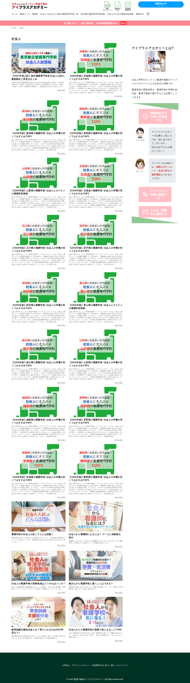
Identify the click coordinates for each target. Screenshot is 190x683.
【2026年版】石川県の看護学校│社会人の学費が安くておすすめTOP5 (38, 249)
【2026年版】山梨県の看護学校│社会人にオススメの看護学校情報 (38, 192)
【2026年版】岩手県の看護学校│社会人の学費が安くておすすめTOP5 (96, 249)
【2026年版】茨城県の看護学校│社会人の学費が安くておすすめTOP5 (96, 77)
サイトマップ (121, 665)
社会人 (22, 28)
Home (14, 28)
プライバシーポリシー (81, 665)
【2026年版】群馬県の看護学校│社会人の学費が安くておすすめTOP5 (96, 134)
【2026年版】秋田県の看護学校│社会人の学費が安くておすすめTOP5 (38, 306)
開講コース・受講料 (29, 13)
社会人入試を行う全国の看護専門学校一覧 (59, 13)
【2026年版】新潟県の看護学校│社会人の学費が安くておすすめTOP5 (38, 134)
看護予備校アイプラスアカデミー (89, 679)
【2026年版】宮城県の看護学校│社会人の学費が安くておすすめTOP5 (38, 478)
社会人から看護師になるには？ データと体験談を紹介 (95, 536)
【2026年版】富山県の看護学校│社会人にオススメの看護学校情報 (96, 306)
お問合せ (66, 665)
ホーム (15, 13)
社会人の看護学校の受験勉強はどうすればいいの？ (38, 583)
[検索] (148, 14)
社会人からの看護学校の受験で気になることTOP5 (95, 629)
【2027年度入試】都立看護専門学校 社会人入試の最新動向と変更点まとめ (38, 77)
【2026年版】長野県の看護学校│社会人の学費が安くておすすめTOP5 (96, 421)
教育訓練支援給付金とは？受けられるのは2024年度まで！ (38, 631)
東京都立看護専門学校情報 (93, 13)
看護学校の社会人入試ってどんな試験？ (33, 534)
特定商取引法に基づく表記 (103, 665)
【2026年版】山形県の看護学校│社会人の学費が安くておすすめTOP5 (96, 364)
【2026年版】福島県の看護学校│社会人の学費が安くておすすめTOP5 (38, 421)
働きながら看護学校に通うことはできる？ (91, 583)
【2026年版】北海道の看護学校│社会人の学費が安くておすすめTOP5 (96, 192)
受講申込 (140, 13)
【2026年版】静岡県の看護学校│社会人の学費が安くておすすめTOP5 (96, 478)
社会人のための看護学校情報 (120, 13)
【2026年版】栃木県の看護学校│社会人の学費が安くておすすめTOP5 (38, 364)
